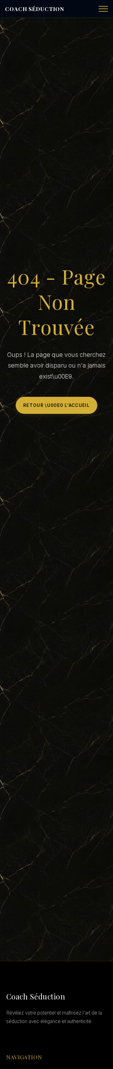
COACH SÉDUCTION (34, 8)
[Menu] (103, 9)
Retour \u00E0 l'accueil (56, 405)
